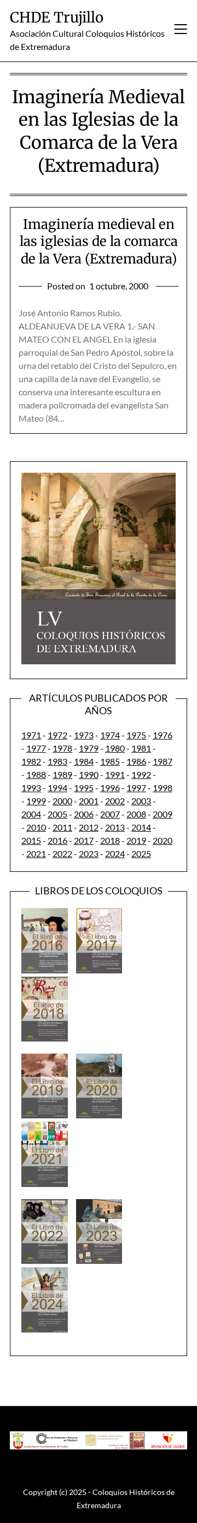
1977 (36, 748)
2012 (89, 827)
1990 (89, 774)
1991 (115, 774)
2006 (84, 814)
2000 (62, 801)
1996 (110, 787)
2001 (89, 801)
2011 (62, 827)
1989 (62, 774)
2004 (31, 814)
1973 (84, 735)
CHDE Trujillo (56, 17)
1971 (31, 735)
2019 (136, 840)
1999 (36, 801)
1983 (57, 761)
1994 (57, 787)
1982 (31, 761)
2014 (141, 827)
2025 (141, 853)
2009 (162, 814)
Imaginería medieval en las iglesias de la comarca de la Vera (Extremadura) (99, 241)
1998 (162, 787)
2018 (110, 840)
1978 (62, 748)
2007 (110, 814)
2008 (136, 814)
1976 (162, 735)
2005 (57, 814)
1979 (89, 748)
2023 (89, 853)
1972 (57, 735)
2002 (115, 801)
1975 (136, 735)
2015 (31, 840)
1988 (36, 774)
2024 (115, 853)
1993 (31, 787)
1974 (110, 735)
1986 (136, 761)
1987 (162, 761)
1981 (141, 748)
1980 (115, 748)
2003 (141, 801)
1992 (141, 774)
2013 (115, 827)
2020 (162, 840)
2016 (57, 840)
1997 (136, 787)
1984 (84, 761)
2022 (62, 853)
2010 (36, 827)
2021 (36, 853)
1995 (84, 787)
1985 (110, 761)
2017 (84, 840)
